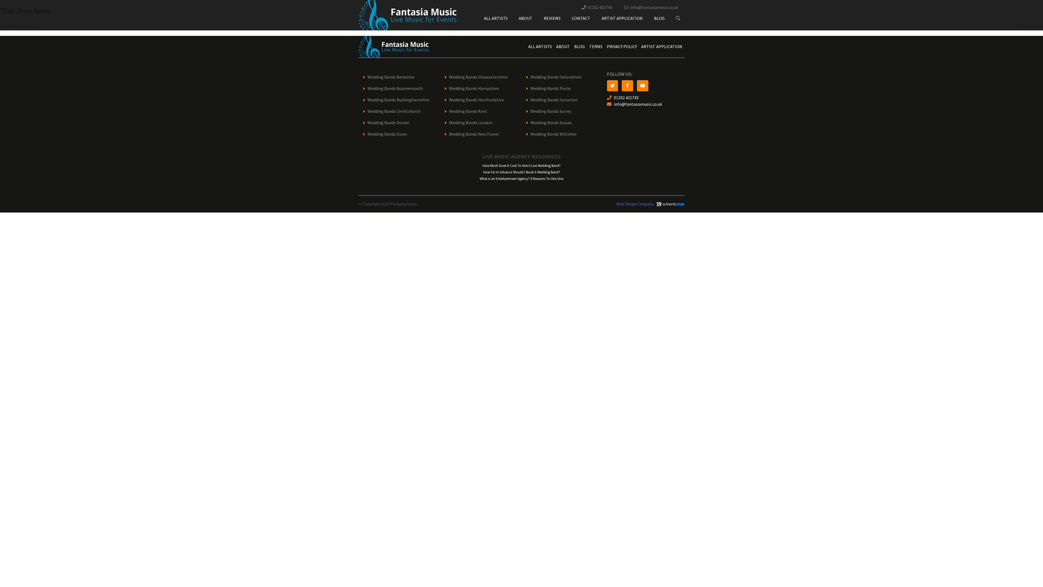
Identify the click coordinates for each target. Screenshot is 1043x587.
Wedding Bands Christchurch (393, 111)
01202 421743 (600, 7)
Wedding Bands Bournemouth (395, 88)
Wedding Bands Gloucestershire (478, 77)
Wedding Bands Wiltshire (553, 134)
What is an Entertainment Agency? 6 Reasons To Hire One (521, 178)
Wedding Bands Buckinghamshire (398, 100)
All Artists (496, 18)
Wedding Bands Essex (387, 134)
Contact (581, 18)
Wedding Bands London (470, 123)
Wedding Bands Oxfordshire (556, 77)
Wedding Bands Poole (550, 88)
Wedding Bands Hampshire (474, 88)
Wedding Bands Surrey (550, 111)
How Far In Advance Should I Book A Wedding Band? (521, 172)
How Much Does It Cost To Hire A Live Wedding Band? (522, 165)
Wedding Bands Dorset (388, 123)
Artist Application (622, 18)
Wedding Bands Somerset (554, 100)
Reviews (552, 18)
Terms (595, 46)
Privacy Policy (622, 46)
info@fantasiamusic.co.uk (654, 7)
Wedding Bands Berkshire (390, 77)
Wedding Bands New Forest (474, 134)
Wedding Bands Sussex (551, 123)
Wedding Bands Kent (468, 111)
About (525, 18)
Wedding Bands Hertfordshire (476, 100)
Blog (659, 18)
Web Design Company (635, 204)
